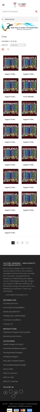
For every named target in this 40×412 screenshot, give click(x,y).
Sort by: (5, 45)
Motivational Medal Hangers (15, 348)
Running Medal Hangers (13, 352)
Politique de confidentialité (14, 316)
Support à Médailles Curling (15, 165)
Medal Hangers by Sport (13, 344)
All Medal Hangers (10, 356)
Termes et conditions (12, 320)
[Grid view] (3, 49)
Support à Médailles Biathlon (15, 97)
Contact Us (8, 324)
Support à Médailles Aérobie (15, 74)
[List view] (8, 49)
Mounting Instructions (12, 336)
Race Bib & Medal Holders (14, 361)
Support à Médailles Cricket (15, 142)
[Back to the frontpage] (2, 19)
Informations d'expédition (14, 307)
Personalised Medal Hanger (14, 365)
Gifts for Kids (8, 377)
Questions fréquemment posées (16, 332)
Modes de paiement (11, 311)
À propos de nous (10, 303)
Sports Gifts (8, 369)
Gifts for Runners (10, 373)
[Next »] (27, 242)
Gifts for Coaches (10, 381)
